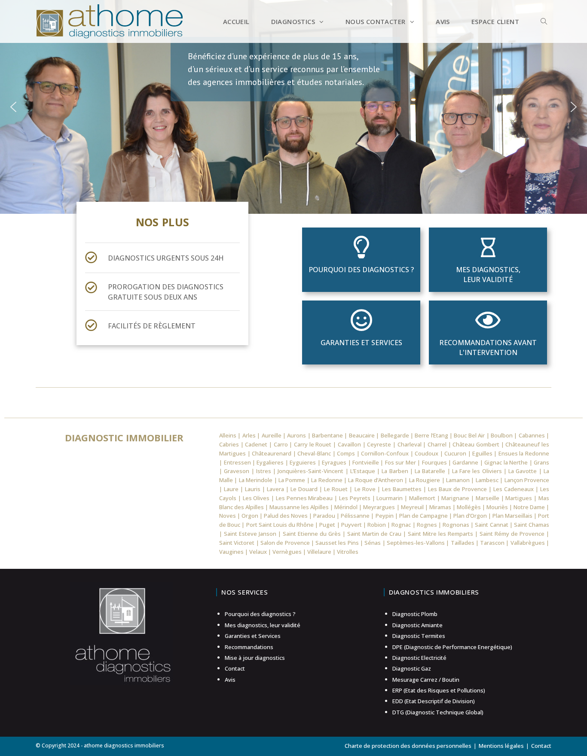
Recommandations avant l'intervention (488, 347)
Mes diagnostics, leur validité (488, 274)
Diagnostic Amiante (417, 625)
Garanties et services (361, 342)
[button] (13, 107)
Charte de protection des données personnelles (408, 746)
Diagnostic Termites (418, 636)
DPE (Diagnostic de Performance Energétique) (452, 647)
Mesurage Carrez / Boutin (425, 679)
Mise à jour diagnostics (255, 658)
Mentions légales (501, 746)
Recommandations (249, 647)
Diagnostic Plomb (414, 614)
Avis (230, 679)
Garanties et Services (253, 636)
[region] (293, 107)
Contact (235, 668)
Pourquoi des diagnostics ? (361, 269)
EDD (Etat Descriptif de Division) (433, 701)
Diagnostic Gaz (411, 668)
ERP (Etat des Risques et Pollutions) (438, 690)
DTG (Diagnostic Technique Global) (437, 712)
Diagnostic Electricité (419, 658)
